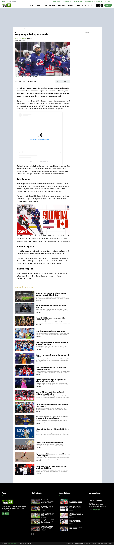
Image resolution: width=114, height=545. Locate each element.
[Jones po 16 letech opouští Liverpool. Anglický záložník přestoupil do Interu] (24, 395)
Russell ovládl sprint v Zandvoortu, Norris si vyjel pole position (52, 356)
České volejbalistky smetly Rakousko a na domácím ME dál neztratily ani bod (52, 343)
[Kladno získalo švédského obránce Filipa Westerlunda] (64, 521)
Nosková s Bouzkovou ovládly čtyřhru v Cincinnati (51, 331)
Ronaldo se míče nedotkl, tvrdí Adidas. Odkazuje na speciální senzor (47, 514)
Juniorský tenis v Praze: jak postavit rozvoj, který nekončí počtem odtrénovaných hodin (75, 501)
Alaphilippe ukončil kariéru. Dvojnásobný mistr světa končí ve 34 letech (52, 405)
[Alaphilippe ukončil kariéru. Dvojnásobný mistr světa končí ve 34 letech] (24, 407)
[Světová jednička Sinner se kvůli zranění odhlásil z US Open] (24, 432)
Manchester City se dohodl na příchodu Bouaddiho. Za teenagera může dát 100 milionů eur (53, 294)
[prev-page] (16, 478)
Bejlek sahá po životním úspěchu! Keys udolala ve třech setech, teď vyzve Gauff (51, 381)
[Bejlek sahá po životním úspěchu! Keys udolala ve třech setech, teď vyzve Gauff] (24, 383)
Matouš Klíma (22, 81)
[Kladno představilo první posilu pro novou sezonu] (64, 528)
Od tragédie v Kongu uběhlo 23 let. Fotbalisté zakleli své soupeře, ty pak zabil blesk (47, 528)
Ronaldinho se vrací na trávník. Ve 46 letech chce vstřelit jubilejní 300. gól (51, 467)
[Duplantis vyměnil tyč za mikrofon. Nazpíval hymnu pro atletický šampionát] (24, 457)
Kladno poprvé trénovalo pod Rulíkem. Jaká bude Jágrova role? (75, 508)
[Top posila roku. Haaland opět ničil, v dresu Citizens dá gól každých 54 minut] (35, 508)
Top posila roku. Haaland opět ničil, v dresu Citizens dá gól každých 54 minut (47, 508)
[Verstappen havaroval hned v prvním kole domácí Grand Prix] (24, 308)
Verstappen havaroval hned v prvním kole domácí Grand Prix (51, 306)
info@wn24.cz (97, 509)
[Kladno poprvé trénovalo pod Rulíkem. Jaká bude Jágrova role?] (64, 508)
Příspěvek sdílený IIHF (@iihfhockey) (40, 162)
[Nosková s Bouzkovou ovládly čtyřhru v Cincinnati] (24, 333)
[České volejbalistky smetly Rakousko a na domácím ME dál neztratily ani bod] (24, 345)
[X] (102, 5)
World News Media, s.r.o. (13, 543)
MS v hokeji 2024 (19, 29)
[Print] (68, 81)
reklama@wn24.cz (99, 511)
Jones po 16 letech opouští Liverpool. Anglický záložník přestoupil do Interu (50, 393)
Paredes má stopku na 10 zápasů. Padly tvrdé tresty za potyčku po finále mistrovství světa (52, 418)
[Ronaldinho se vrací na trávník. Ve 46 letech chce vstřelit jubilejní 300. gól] (24, 469)
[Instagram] (99, 5)
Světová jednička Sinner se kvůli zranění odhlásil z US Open (52, 430)
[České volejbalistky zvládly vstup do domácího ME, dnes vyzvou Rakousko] (24, 370)
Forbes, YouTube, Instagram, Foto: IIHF (28, 76)
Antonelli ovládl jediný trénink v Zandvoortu (49, 442)
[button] (92, 5)
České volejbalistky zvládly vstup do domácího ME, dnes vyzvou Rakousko (51, 368)
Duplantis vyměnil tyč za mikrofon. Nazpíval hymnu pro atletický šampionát (53, 455)
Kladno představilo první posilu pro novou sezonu (75, 527)
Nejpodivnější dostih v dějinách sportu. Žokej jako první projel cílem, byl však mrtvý (47, 521)
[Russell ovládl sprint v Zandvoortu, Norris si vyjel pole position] (24, 358)
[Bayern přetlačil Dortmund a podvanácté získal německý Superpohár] (24, 321)
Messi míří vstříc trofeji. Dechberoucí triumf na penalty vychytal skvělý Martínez (47, 501)
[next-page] (19, 478)
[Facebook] (97, 5)
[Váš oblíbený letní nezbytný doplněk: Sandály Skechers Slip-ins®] (64, 515)
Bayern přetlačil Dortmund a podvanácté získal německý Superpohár (50, 319)
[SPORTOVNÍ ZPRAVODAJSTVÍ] (4, 5)
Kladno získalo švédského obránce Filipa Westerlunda (75, 521)
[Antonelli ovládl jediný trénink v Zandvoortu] (24, 444)
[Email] (65, 81)
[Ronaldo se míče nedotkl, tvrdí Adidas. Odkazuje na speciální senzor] (35, 515)
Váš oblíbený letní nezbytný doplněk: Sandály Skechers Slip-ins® (76, 514)
